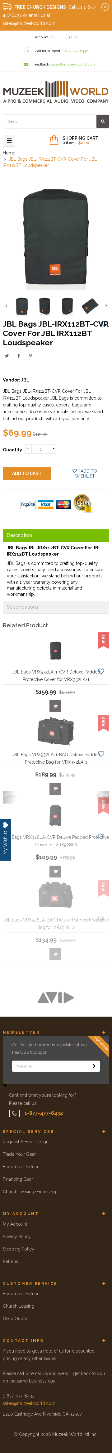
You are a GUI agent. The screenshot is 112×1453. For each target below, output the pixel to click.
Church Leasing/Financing (29, 1191)
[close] (105, 7)
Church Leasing (18, 1306)
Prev (9, 795)
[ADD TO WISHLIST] (104, 324)
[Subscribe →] (94, 1066)
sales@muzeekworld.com (29, 1403)
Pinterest (30, 356)
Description (19, 535)
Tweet (7, 356)
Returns (10, 1261)
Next (102, 795)
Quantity (12, 449)
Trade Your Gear (19, 1154)
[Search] (102, 121)
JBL (25, 379)
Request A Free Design (26, 1141)
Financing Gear (18, 1179)
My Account (15, 1224)
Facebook (19, 356)
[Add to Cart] (55, 706)
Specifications (22, 607)
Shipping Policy (18, 1248)
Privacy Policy (17, 1236)
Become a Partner (21, 1166)
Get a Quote (15, 1318)
